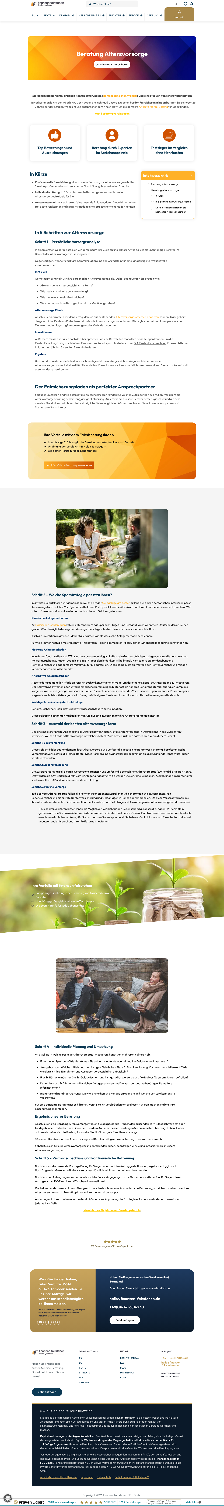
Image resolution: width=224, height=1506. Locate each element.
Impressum (87, 1477)
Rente (82, 1367)
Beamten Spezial (129, 1358)
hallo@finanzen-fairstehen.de (135, 1298)
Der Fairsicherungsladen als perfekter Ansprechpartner (170, 209)
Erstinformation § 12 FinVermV (132, 1477)
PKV (81, 1377)
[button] (191, 175)
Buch (123, 1377)
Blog (123, 1367)
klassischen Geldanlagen (50, 625)
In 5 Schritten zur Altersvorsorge (173, 201)
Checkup (84, 1382)
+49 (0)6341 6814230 (174, 1358)
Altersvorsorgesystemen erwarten (137, 317)
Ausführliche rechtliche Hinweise (58, 1477)
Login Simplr (127, 1372)
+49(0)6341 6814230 (127, 1307)
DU (80, 1363)
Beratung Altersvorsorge (164, 184)
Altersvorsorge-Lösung (153, 106)
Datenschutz (104, 1477)
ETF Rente (84, 1372)
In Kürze (159, 195)
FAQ (122, 1363)
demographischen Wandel (120, 95)
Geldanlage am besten (116, 603)
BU (80, 1358)
